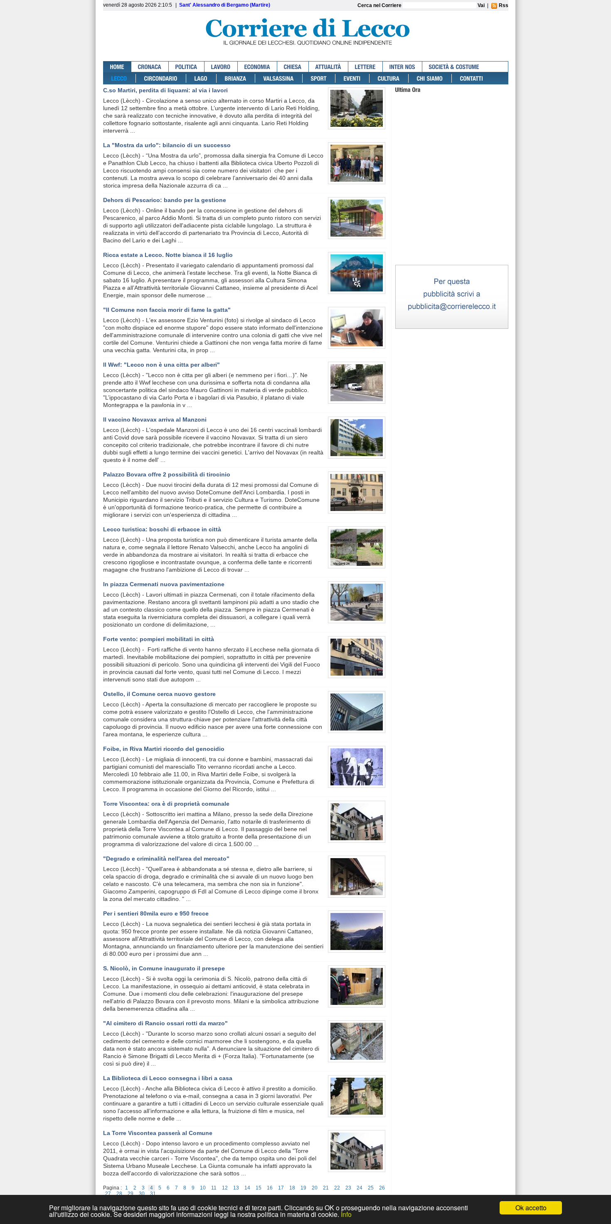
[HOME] (117, 67)
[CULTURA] (389, 78)
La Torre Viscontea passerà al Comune (157, 1133)
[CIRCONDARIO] (161, 78)
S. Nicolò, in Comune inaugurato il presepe (164, 968)
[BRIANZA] (236, 78)
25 (371, 1188)
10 (203, 1188)
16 (270, 1188)
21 (326, 1188)
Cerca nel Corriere (380, 5)
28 (119, 1194)
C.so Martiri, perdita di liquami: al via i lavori (165, 90)
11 (214, 1188)
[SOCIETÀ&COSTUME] (454, 67)
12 (225, 1188)
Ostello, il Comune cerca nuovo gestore (159, 694)
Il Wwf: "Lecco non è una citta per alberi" (161, 365)
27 (108, 1194)
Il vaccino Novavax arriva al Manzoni (155, 419)
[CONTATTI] (472, 78)
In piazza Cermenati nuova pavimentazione (163, 584)
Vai (481, 5)
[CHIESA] (293, 67)
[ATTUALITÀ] (328, 67)
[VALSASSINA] (279, 78)
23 (348, 1188)
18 (292, 1188)
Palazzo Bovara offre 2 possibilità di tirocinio (166, 474)
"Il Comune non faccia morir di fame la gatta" (167, 310)
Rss (503, 5)
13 (236, 1188)
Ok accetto (531, 1207)
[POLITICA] (186, 67)
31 (153, 1194)
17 (281, 1188)
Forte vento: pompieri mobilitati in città (158, 639)
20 (315, 1188)
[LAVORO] (221, 67)
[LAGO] (201, 78)
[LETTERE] (365, 67)
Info (346, 1214)
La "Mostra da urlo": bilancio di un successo (167, 145)
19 (303, 1188)
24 (359, 1188)
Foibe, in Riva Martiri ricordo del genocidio (163, 749)
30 (142, 1194)
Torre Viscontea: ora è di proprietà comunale (166, 804)
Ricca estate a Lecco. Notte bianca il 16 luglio (168, 255)
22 (337, 1188)
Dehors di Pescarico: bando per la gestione (164, 200)
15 (258, 1188)
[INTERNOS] (402, 67)
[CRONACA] (150, 67)
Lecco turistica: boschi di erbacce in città (162, 529)
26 (382, 1188)
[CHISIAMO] (430, 78)
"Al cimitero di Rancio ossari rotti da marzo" (165, 1023)
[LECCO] (119, 78)
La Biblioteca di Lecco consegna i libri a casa (167, 1078)
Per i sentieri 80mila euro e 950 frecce (156, 913)
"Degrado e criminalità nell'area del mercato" (166, 858)
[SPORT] (319, 78)
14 (247, 1188)
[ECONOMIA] (257, 67)
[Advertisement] (451, 211)
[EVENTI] (352, 78)
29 (130, 1194)
